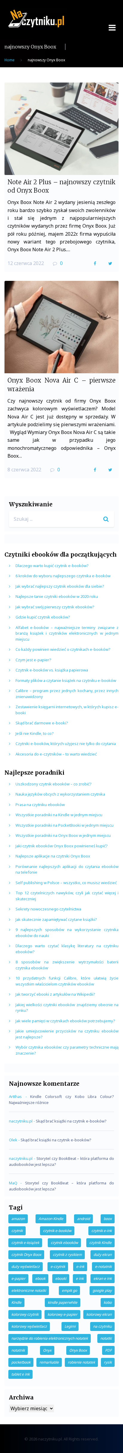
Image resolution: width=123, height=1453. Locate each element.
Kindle (16, 1302)
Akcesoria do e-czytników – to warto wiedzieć (56, 754)
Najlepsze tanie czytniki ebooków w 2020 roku (57, 596)
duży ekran (102, 1254)
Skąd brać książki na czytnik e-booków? (71, 1121)
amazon (18, 1218)
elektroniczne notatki (28, 1290)
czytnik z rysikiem (67, 1254)
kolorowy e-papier (62, 1314)
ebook (40, 1278)
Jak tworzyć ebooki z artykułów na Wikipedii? (55, 994)
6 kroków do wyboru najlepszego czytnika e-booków (63, 575)
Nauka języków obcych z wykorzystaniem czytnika (60, 794)
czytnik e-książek (25, 1242)
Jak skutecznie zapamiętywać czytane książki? (56, 919)
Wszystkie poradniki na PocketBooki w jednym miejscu (64, 825)
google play (102, 1290)
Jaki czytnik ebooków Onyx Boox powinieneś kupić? (62, 846)
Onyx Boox (78, 1350)
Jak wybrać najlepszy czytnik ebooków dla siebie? (60, 586)
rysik (108, 1362)
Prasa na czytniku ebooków (40, 804)
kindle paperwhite (62, 1302)
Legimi (70, 1326)
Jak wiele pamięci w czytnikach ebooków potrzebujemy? (65, 1021)
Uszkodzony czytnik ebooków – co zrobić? (54, 784)
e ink (80, 1278)
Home (9, 60)
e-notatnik (103, 1266)
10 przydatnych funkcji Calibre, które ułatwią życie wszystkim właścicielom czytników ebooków (67, 981)
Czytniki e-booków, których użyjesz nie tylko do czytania (66, 743)
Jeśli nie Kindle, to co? (35, 733)
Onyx (47, 1350)
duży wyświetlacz (25, 1266)
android (83, 1218)
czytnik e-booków (57, 1230)
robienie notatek (81, 1362)
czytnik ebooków (64, 1242)
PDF (108, 1350)
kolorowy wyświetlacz (29, 1326)
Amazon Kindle (51, 1218)
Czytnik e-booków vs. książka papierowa (52, 670)
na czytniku (102, 1326)
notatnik (18, 1350)
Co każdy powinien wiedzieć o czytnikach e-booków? (63, 649)
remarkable (49, 1362)
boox (108, 1218)
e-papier (18, 1278)
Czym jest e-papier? (33, 659)
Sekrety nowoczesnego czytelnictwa (48, 909)
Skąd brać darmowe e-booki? (42, 723)
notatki (106, 1338)
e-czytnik (57, 1266)
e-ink (80, 1266)
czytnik (17, 1230)
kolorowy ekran (99, 1314)
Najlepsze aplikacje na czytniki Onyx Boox (53, 856)
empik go (69, 1290)
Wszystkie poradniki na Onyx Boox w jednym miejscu (63, 835)
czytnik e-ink (101, 1230)
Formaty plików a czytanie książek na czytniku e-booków (66, 680)
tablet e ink (20, 1374)
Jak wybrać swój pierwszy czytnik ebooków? (55, 607)
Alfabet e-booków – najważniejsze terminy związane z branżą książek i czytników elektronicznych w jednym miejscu (67, 633)
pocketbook (20, 1362)
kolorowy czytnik (25, 1314)
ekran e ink (102, 1278)
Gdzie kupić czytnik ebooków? (43, 617)
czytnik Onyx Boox (26, 1254)
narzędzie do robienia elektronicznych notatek (49, 1338)
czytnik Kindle (100, 1242)
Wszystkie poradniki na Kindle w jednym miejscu (59, 814)
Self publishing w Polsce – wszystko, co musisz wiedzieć (66, 882)
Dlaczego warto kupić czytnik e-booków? (52, 565)
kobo (108, 1302)
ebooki (60, 1278)
